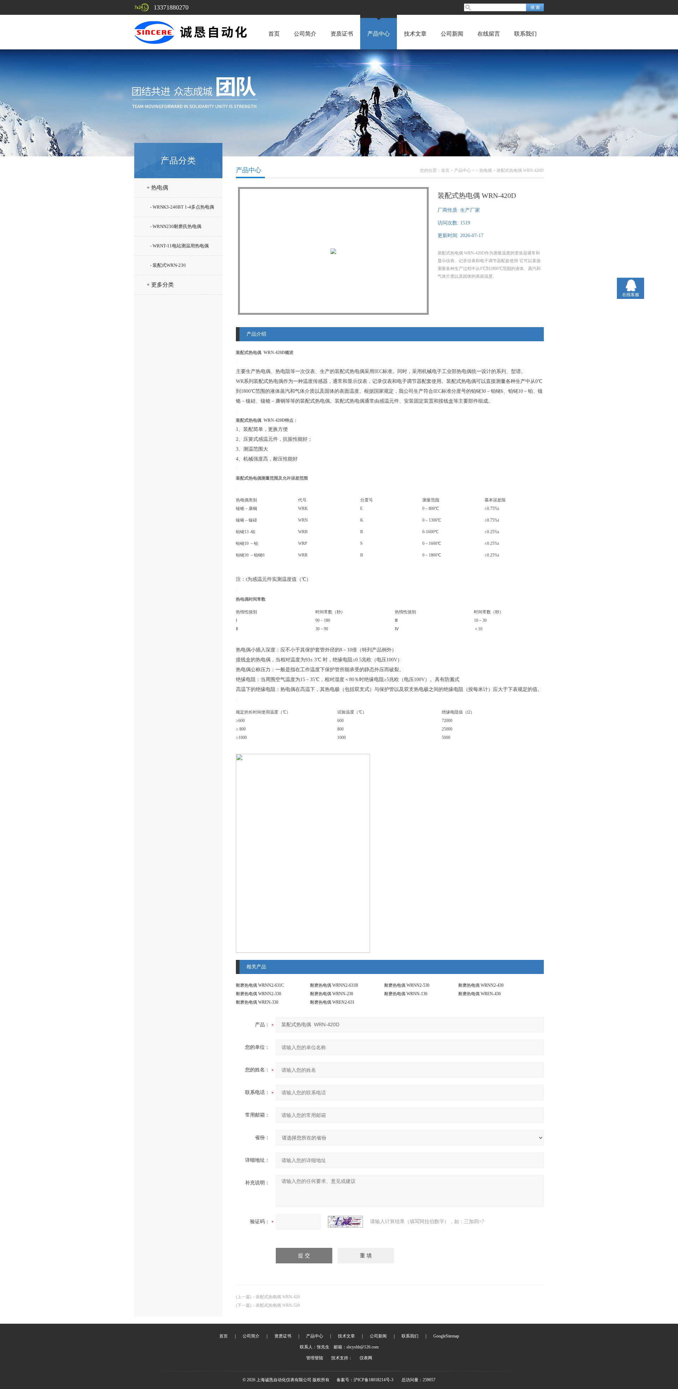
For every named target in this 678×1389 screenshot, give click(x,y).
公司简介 (305, 34)
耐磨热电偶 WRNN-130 (405, 993)
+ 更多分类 (160, 285)
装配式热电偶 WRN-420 (278, 1296)
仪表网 (365, 1357)
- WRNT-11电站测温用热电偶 (179, 245)
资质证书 (342, 34)
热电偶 (485, 170)
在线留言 (488, 34)
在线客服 (630, 294)
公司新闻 (452, 34)
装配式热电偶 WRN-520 (278, 1305)
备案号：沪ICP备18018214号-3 (365, 1379)
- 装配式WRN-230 (168, 265)
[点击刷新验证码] (345, 1222)
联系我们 (525, 34)
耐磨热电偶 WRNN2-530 (406, 985)
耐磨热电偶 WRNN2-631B (334, 985)
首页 (274, 34)
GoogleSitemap (446, 1336)
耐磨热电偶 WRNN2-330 (258, 993)
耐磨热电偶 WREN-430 (479, 993)
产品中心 (378, 34)
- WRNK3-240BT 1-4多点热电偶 (182, 207)
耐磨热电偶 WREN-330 (257, 1002)
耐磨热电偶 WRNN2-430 (481, 985)
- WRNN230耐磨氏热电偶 (175, 226)
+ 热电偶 (157, 188)
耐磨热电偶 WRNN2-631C (260, 985)
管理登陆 (314, 1357)
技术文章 (415, 34)
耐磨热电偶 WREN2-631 (332, 1002)
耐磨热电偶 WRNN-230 (331, 993)
